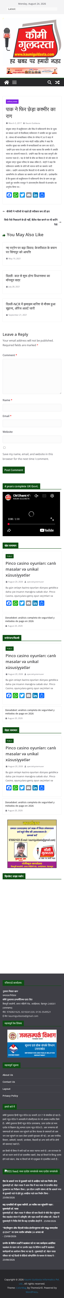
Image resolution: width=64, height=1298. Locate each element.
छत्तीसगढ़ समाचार (12, 101)
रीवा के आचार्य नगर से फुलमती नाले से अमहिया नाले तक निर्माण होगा (30, 1181)
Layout (7, 1088)
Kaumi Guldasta (33, 123)
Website (8, 432)
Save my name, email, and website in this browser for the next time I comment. (28, 456)
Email (7, 416)
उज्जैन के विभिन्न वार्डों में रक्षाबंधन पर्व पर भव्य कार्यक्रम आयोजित (29, 1243)
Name (7, 400)
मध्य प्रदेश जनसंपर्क (48, 1171)
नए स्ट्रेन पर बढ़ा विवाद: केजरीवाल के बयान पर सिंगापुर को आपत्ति (31, 250)
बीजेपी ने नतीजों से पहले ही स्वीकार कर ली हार (28, 211)
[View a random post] (57, 82)
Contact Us (9, 1081)
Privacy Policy (10, 1095)
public (9, 556)
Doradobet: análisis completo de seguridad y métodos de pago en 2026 (29, 619)
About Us (8, 1074)
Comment (10, 355)
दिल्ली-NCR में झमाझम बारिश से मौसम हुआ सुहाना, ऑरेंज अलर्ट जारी (30, 306)
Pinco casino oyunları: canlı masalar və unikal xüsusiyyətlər (31, 569)
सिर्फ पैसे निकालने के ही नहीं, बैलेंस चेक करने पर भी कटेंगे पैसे (30, 222)
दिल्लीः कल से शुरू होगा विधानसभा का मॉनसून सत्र (28, 278)
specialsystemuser (35, 581)
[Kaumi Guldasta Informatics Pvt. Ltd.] (7, 82)
